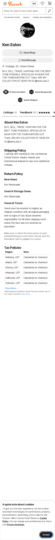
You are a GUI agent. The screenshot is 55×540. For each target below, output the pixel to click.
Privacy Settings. (16, 524)
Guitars (26, 17)
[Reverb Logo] (15, 4)
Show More (10, 288)
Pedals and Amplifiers (42, 17)
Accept (46, 534)
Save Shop (29, 52)
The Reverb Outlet (12, 17)
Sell (34, 3)
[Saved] (42, 3)
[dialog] (27, 520)
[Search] (49, 10)
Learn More (25, 294)
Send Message (29, 60)
